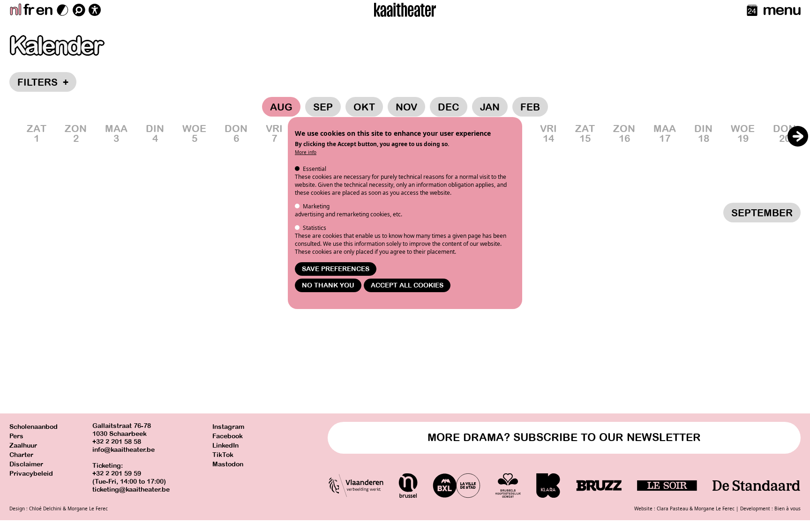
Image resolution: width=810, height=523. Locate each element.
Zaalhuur (23, 445)
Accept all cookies (407, 285)
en (44, 10)
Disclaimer (26, 464)
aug (281, 107)
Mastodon (227, 464)
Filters (42, 82)
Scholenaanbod (33, 427)
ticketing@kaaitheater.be (131, 490)
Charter (21, 455)
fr (28, 10)
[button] (798, 136)
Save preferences (335, 269)
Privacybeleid (31, 474)
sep (323, 107)
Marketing (316, 206)
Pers (16, 436)
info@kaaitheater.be (123, 450)
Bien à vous (787, 508)
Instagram (228, 427)
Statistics (314, 228)
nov (406, 107)
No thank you (328, 285)
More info (305, 152)
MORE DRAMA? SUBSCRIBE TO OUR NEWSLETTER (564, 437)
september (762, 213)
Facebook (227, 436)
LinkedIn (225, 445)
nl (15, 10)
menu (782, 10)
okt (364, 107)
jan (490, 107)
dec (448, 107)
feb (530, 107)
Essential (314, 169)
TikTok (222, 455)
